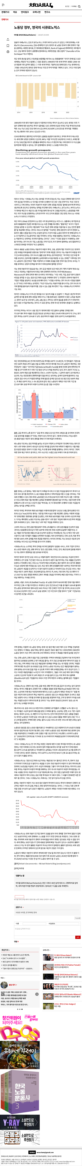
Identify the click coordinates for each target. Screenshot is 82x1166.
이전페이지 (25, 1156)
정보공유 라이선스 (63, 1163)
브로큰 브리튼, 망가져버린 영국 (26, 912)
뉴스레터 (32, 1156)
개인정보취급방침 (41, 1156)
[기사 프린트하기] (7, 51)
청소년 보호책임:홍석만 (54, 1156)
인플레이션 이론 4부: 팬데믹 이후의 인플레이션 (68, 977)
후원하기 (11, 1156)
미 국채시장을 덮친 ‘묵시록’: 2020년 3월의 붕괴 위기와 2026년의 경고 (67, 986)
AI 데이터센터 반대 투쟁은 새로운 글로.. (14, 998)
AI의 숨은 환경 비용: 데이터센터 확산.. (14, 1001)
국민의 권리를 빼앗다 (10, 965)
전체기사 (5, 12)
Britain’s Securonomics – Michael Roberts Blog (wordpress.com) (44, 863)
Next (37, 994)
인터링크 (25, 12)
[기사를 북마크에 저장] (7, 45)
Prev (2, 994)
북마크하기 (7, 45)
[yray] (20, 1129)
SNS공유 (7, 39)
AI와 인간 (12, 985)
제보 (73, 6)
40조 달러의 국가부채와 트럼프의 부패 (16, 961)
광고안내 (17, 1156)
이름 (17, 923)
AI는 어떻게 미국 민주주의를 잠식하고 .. (14, 1004)
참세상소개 (4, 1156)
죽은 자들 (65, 1005)
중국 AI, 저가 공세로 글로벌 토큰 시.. (13, 992)
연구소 (47, 12)
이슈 (15, 12)
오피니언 (36, 12)
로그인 (67, 6)
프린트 (7, 51)
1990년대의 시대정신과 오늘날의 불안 (67, 995)
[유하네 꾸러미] (20, 1068)
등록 (78, 937)
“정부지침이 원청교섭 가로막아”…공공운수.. (18, 968)
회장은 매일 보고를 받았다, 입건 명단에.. (16, 955)
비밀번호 (52, 923)
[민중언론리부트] (20, 1040)
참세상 (41, 5)
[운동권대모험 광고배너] (20, 1144)
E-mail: (56, 1161)
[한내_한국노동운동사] (20, 1114)
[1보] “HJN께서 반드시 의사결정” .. (14, 958)
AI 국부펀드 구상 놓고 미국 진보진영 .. (13, 995)
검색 (79, 6)
